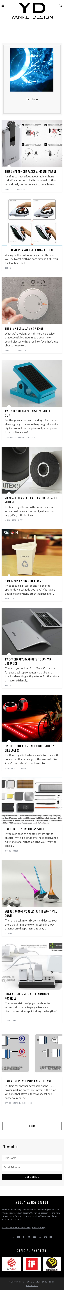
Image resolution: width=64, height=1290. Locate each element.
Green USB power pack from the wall (29, 1081)
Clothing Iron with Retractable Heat (29, 250)
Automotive (10, 768)
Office (8, 685)
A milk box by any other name (24, 581)
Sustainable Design (25, 437)
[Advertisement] (32, 32)
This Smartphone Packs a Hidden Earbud (31, 171)
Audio (7, 520)
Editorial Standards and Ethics (16, 1227)
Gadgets (9, 350)
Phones (8, 189)
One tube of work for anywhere (25, 829)
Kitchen (9, 933)
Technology (19, 189)
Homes (8, 268)
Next (32, 1125)
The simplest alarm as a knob (24, 329)
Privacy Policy (38, 1227)
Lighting (9, 437)
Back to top (31, 1286)
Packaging (10, 598)
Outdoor (17, 851)
